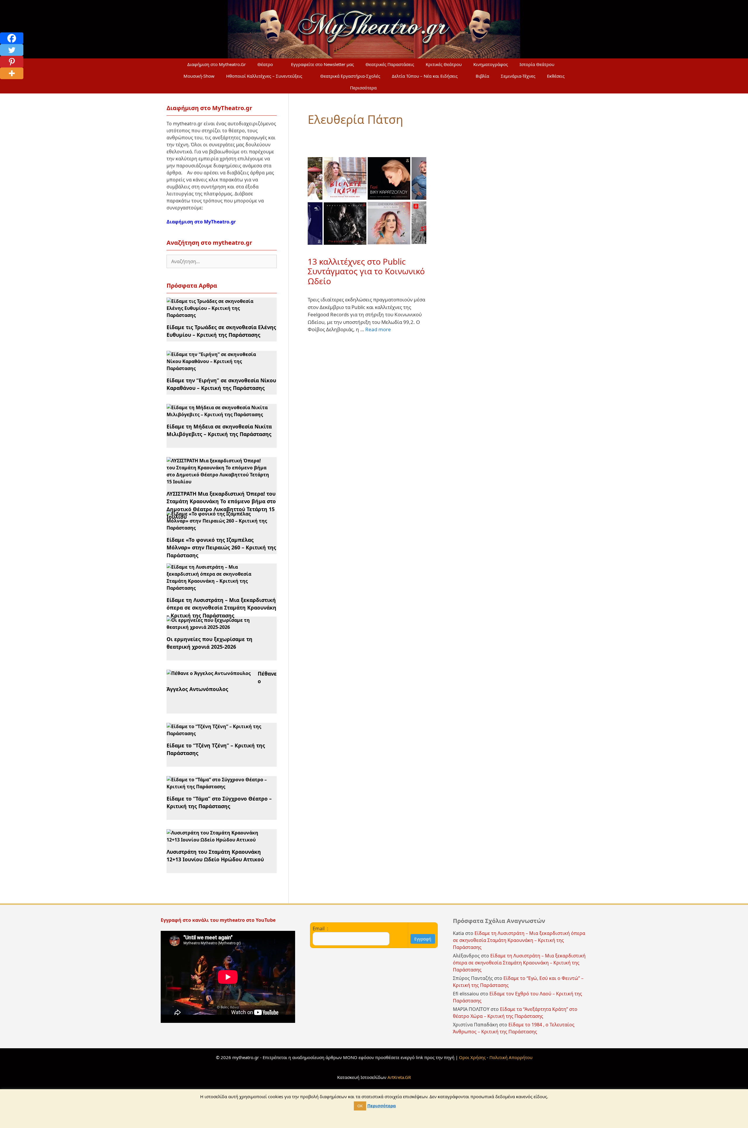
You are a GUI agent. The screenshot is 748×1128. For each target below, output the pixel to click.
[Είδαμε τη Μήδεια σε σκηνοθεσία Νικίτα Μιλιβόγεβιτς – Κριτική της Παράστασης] (218, 414)
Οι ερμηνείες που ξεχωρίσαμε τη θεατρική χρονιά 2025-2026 (209, 643)
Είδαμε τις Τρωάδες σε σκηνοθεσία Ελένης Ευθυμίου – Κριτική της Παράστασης (221, 331)
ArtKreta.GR (399, 1077)
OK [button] (360, 1105)
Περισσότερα (363, 88)
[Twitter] (11, 50)
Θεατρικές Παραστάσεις (390, 64)
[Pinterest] (11, 61)
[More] (11, 73)
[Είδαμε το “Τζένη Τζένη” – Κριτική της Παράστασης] (218, 733)
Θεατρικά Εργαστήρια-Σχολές (350, 76)
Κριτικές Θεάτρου (444, 64)
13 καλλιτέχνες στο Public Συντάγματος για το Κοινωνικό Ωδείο (366, 271)
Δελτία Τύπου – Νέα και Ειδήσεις (425, 76)
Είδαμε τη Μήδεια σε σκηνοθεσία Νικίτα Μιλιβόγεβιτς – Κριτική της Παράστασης (219, 430)
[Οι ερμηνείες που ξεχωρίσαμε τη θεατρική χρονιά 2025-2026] (218, 627)
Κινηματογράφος (490, 64)
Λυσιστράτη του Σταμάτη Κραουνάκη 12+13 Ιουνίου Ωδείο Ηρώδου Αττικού (215, 855)
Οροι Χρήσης (472, 1057)
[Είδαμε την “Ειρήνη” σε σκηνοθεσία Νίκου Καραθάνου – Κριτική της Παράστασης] (218, 368)
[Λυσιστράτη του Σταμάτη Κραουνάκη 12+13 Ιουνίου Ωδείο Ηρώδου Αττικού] (218, 840)
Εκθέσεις (556, 76)
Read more (378, 329)
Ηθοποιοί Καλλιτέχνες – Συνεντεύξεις (264, 76)
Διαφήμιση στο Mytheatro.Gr (216, 64)
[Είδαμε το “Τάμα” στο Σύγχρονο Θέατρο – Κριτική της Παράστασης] (218, 786)
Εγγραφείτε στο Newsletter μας (322, 64)
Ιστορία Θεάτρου (537, 64)
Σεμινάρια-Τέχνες (518, 76)
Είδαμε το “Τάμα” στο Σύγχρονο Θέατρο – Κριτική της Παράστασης (219, 802)
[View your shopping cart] (396, 87)
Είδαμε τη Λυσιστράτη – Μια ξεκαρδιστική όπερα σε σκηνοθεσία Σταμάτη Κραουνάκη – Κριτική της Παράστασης (221, 607)
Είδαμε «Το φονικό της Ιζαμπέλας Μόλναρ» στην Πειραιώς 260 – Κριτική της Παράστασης (221, 547)
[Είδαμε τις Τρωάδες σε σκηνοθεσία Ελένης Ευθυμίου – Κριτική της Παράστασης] (218, 315)
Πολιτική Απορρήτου (510, 1057)
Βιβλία (482, 76)
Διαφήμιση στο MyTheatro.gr (201, 221)
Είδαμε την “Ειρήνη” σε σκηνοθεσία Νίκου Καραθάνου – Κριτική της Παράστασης (221, 384)
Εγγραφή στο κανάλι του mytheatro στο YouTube (219, 920)
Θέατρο (265, 64)
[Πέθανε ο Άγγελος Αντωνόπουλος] (209, 673)
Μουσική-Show (198, 76)
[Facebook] (11, 38)
